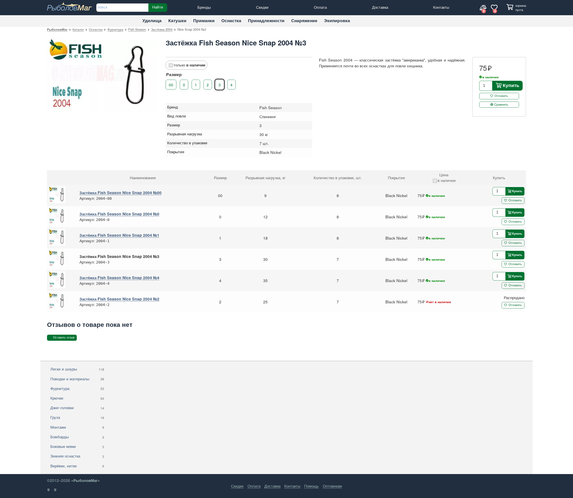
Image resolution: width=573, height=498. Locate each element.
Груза (77, 417)
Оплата (320, 7)
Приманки (204, 20)
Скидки (262, 7)
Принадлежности (266, 20)
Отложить (501, 96)
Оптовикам (332, 486)
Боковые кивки (77, 446)
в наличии (447, 180)
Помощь (311, 486)
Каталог (78, 29)
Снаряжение (304, 20)
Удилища (152, 20)
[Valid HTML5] (48, 490)
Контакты (441, 7)
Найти (157, 7)
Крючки (77, 398)
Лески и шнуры (77, 369)
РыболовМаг (57, 29)
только (189, 65)
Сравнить (501, 104)
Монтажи (77, 427)
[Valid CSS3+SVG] (55, 490)
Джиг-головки (77, 407)
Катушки (177, 20)
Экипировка (337, 20)
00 (171, 84)
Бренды (204, 7)
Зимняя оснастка (77, 456)
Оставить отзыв (64, 337)
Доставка (380, 7)
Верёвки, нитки (77, 465)
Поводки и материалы (77, 378)
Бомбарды (77, 436)
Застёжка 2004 (162, 29)
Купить (510, 85)
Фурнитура (115, 29)
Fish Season (137, 29)
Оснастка (231, 20)
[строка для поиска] (122, 7)
